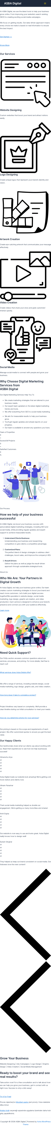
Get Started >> (6, 37)
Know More (4, 45)
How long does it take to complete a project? (18, 695)
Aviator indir (4, 1110)
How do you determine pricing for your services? (19, 718)
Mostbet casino (22, 1102)
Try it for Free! (5, 1097)
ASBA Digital (12, 3)
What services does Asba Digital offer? (15, 672)
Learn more (4, 610)
